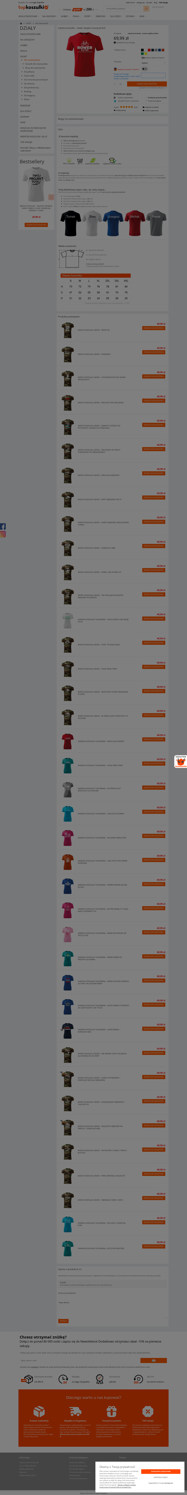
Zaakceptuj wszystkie (161, 1471)
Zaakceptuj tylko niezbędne (161, 1483)
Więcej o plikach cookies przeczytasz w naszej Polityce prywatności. (117, 1486)
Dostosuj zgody (161, 1477)
